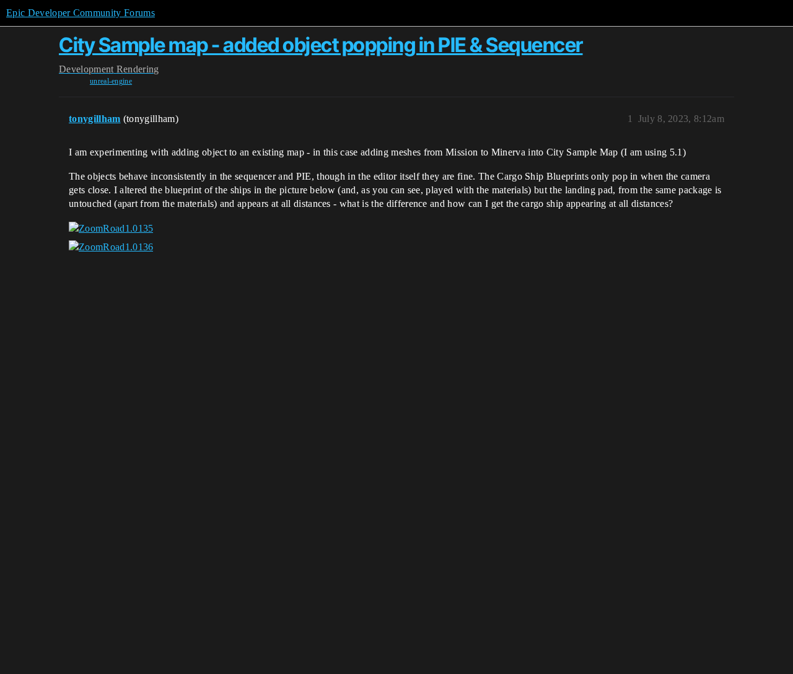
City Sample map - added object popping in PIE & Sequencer (321, 45)
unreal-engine (111, 81)
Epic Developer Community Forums (80, 12)
